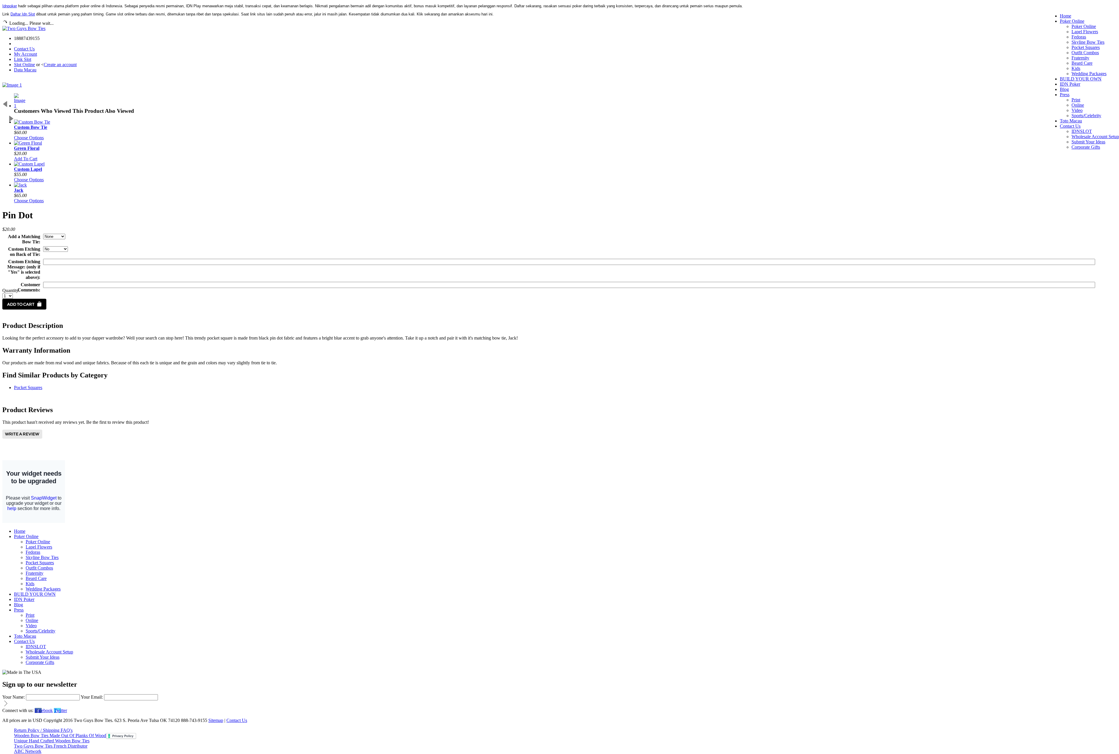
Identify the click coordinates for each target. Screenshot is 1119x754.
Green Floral (26, 148)
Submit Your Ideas (1088, 141)
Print (1076, 99)
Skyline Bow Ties (1088, 42)
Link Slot (22, 59)
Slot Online (24, 64)
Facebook (44, 710)
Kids (1076, 68)
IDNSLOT (1082, 131)
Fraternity (1080, 57)
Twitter (60, 710)
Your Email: (92, 697)
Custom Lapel (28, 169)
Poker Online (1084, 26)
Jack (18, 190)
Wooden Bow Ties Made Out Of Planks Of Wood (60, 735)
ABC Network (27, 751)
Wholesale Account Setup (1095, 136)
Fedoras (1079, 36)
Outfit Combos (1085, 52)
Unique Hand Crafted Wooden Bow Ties (51, 740)
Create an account (60, 64)
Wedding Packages (1089, 73)
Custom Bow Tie (30, 127)
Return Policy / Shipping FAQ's (43, 730)
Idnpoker (9, 6)
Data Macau (25, 69)
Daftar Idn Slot (22, 14)
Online (1078, 105)
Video (1077, 110)
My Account (25, 54)
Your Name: (13, 697)
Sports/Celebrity (1086, 115)
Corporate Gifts (1086, 147)
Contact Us (24, 48)
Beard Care (1082, 63)
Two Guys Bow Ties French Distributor (50, 746)
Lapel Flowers (1085, 31)
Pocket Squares (1086, 47)
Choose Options (29, 137)
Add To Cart (25, 158)
